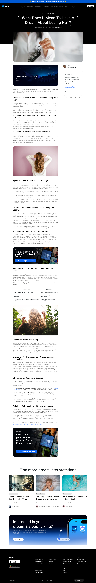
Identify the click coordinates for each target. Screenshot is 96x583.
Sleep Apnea (52, 566)
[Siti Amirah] (37, 506)
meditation (17, 389)
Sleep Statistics (38, 568)
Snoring (51, 561)
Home (42, 13)
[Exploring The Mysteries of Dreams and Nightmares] (48, 483)
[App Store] (14, 561)
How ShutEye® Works (68, 559)
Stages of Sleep (52, 559)
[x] (79, 97)
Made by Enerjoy (67, 563)
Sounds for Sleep (48, 6)
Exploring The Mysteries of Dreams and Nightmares (47, 498)
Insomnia (51, 563)
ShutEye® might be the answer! (55, 1)
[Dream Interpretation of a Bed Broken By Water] (21, 483)
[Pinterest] (51, 580)
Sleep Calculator (39, 563)
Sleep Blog (37, 566)
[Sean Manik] (10, 506)
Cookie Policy (80, 563)
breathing (55, 388)
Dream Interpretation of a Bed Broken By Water (20, 498)
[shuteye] (5, 6)
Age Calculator (38, 570)
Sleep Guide (38, 6)
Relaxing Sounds (39, 561)
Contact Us (65, 572)
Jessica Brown (71, 67)
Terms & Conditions (81, 561)
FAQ (64, 570)
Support (65, 568)
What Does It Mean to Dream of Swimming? (74, 498)
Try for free (90, 6)
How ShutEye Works (28, 6)
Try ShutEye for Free (26, 451)
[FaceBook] (38, 580)
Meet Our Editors (67, 561)
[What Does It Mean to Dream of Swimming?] (74, 483)
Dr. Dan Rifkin (56, 506)
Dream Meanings (58, 6)
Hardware (66, 6)
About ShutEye (66, 566)
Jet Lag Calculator (39, 572)
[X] (42, 580)
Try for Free (18, 539)
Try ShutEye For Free (25, 261)
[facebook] (75, 97)
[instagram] (71, 97)
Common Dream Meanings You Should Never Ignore (27, 424)
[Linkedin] (47, 580)
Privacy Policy (80, 559)
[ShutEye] (14, 557)
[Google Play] (14, 566)
